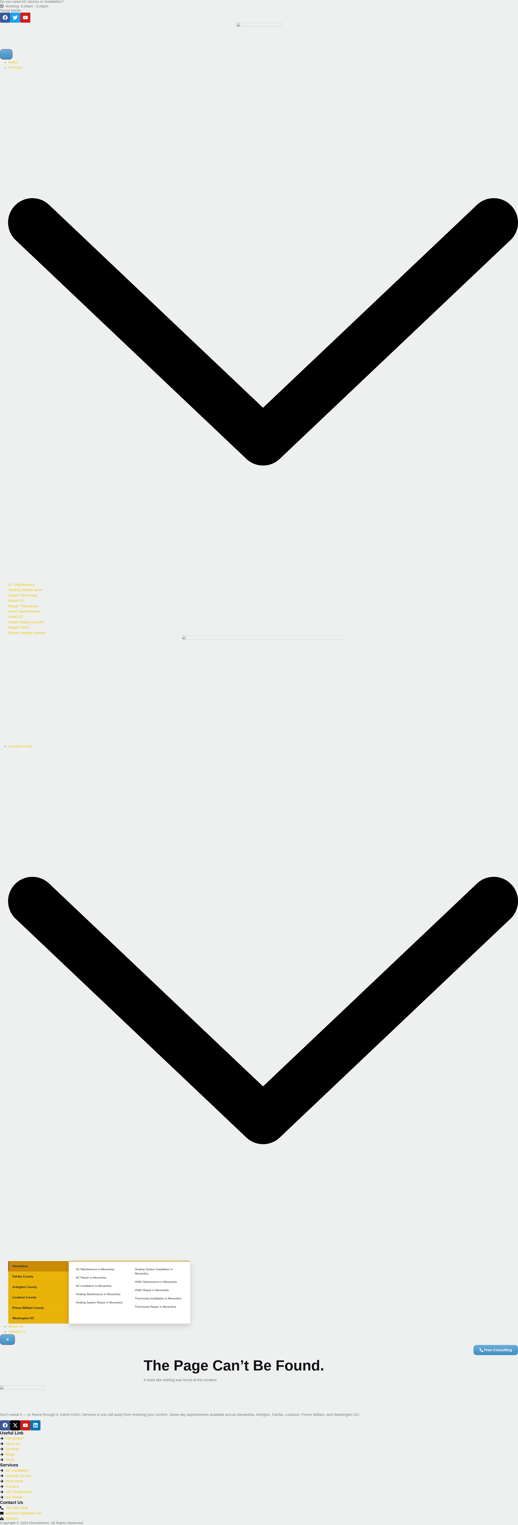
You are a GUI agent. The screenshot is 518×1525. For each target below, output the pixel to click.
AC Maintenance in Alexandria (95, 1269)
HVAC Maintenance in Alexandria (156, 1281)
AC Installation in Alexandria (93, 1285)
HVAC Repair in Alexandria (152, 1290)
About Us (15, 1326)
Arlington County (24, 1287)
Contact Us (17, 1332)
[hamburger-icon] (6, 54)
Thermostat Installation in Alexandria (158, 1298)
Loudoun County (24, 1297)
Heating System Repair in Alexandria (99, 1302)
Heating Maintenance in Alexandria (98, 1294)
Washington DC (23, 1318)
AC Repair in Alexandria (91, 1277)
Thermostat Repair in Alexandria (155, 1306)
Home (13, 62)
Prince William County (28, 1308)
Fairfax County (22, 1276)
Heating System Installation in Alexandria (154, 1271)
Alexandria (20, 1266)
